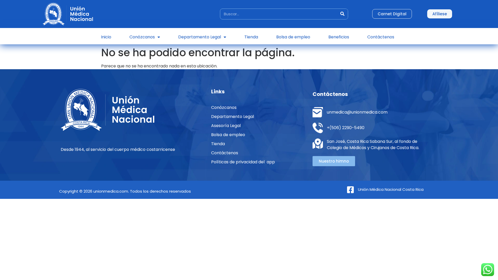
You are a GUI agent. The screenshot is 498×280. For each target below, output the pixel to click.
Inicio (106, 37)
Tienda (251, 37)
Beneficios (338, 37)
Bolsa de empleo (293, 37)
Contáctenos (380, 37)
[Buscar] (342, 14)
